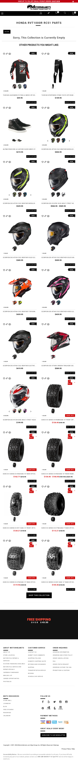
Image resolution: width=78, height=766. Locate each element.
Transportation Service (37, 670)
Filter (7, 31)
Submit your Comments (36, 655)
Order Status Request (61, 664)
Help (73, 749)
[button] (73, 14)
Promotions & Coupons (61, 670)
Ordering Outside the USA (62, 667)
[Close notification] (73, 1)
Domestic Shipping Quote (37, 661)
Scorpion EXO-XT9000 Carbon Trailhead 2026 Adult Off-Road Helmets (58, 366)
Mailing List (7, 675)
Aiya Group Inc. (35, 745)
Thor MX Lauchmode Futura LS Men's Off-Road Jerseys (20, 95)
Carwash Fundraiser (11, 672)
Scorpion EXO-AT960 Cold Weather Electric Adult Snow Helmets (20, 366)
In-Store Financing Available (14, 663)
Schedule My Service (35, 676)
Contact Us (32, 652)
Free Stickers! (8, 709)
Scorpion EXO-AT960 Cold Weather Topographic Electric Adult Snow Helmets (20, 311)
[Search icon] (64, 13)
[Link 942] (42, 708)
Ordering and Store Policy (62, 655)
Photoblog (7, 681)
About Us (6, 652)
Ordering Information (61, 652)
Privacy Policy (66, 749)
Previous (9, 86)
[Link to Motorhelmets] (39, 7)
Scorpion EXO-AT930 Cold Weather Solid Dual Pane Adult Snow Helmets (58, 257)
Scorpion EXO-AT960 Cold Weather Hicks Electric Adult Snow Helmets (58, 311)
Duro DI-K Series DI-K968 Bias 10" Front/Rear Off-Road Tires (58, 474)
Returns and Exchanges (37, 664)
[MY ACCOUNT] (41, 13)
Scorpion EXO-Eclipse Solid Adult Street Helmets (58, 203)
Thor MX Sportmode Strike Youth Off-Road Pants (58, 95)
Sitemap (56, 745)
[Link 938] (48, 701)
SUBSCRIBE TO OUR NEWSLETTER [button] (53, 735)
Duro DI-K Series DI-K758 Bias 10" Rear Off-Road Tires (20, 582)
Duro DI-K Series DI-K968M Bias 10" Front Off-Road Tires (58, 420)
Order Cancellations (60, 658)
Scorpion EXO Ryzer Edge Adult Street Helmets (20, 420)
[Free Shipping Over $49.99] (39, 620)
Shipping (31, 667)
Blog (5, 706)
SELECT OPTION (31, 102)
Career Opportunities (11, 678)
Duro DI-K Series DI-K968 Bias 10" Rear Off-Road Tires (20, 474)
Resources (7, 712)
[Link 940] (60, 701)
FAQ (54, 661)
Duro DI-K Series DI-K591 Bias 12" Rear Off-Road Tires (58, 582)
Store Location (9, 655)
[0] (56, 13)
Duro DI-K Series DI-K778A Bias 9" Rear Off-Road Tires (58, 528)
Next (30, 86)
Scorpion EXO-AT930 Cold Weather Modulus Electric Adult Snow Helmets (58, 149)
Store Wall (7, 700)
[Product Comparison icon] (49, 13)
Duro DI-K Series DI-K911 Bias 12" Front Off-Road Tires (20, 528)
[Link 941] (66, 701)
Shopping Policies (34, 658)
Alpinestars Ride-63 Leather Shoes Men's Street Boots (20, 149)
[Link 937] (42, 701)
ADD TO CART (71, 427)
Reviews (31, 673)
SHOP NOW (56, 1)
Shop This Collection (39, 595)
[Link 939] (54, 701)
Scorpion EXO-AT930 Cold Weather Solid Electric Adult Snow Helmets (20, 257)
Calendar (6, 715)
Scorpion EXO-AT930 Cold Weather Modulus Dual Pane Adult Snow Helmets (20, 203)
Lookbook (7, 703)
